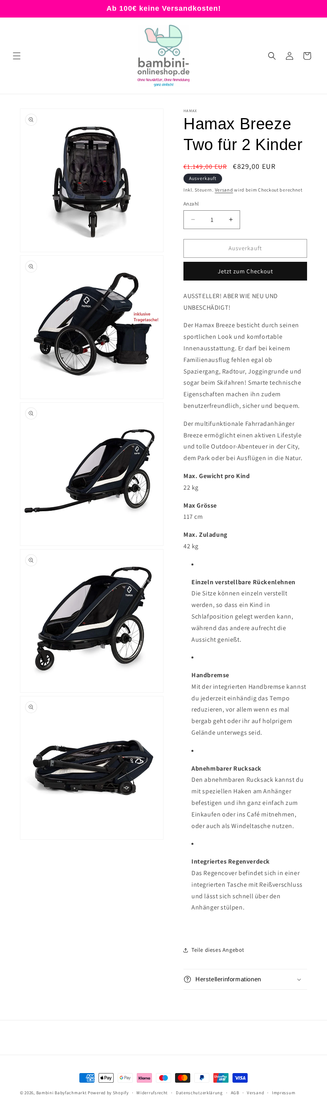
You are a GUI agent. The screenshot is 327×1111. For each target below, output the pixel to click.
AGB (235, 1092)
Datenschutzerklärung (199, 1092)
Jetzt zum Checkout (245, 271)
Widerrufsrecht (152, 1092)
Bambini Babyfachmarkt (61, 1092)
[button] (17, 56)
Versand (224, 190)
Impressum (283, 1092)
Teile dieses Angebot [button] (217, 949)
